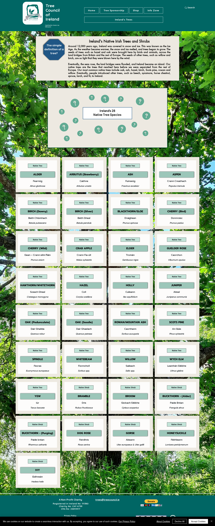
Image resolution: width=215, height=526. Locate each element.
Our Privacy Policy (126, 521)
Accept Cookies (198, 521)
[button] (123, 20)
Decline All (179, 521)
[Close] (211, 521)
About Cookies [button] (163, 521)
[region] (56, 53)
